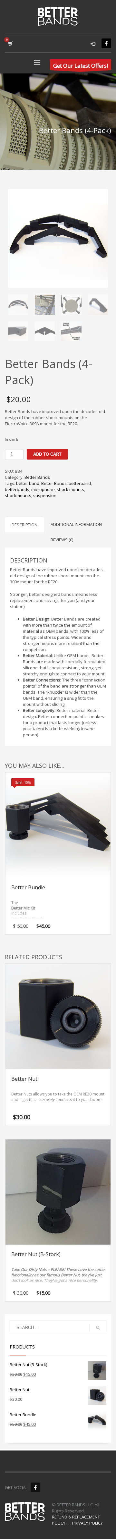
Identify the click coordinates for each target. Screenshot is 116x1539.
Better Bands (37, 477)
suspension (44, 495)
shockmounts (18, 495)
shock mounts (70, 489)
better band (27, 483)
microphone (43, 489)
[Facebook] (106, 43)
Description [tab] (24, 525)
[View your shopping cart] (10, 43)
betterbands (17, 489)
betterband (80, 483)
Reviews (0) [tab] (62, 540)
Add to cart (47, 454)
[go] (98, 1327)
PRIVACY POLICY (87, 1523)
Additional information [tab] (76, 524)
